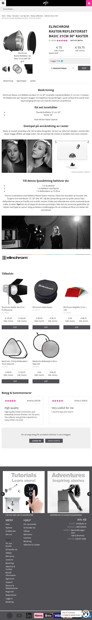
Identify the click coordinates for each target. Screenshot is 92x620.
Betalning (10, 563)
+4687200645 (80, 527)
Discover (15, 16)
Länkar (33, 81)
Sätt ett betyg (76, 40)
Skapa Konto (11, 595)
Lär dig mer (25, 16)
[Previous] (3, 494)
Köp (84, 68)
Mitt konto (10, 556)
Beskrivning (8, 81)
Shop (9, 16)
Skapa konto (54, 441)
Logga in (36, 441)
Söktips (9, 553)
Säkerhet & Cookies (32, 544)
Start (3, 16)
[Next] (89, 494)
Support (9, 582)
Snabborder (11, 531)
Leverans (9, 559)
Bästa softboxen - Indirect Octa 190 (44, 16)
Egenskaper (22, 81)
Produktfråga (60, 68)
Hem (8, 524)
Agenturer (10, 578)
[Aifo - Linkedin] (27, 615)
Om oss (9, 534)
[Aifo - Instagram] (7, 615)
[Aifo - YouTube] (17, 615)
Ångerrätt (10, 591)
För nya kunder (30, 524)
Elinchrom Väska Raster (43, 307)
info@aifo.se (81, 523)
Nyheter (9, 527)
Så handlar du (11, 549)
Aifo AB (81, 519)
